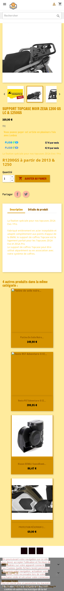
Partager (17, 194)
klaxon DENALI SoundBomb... (32, 464)
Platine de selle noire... (32, 337)
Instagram (40, 551)
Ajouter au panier (32, 178)
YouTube (32, 551)
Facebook (24, 551)
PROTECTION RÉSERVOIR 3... (32, 527)
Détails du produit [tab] (38, 209)
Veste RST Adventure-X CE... (32, 400)
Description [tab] (16, 209)
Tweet (26, 194)
